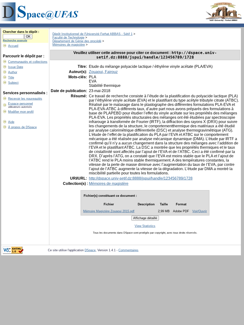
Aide (11, 122)
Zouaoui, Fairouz (103, 72)
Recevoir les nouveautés (25, 98)
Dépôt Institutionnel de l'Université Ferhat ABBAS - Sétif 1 (92, 34)
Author (12, 72)
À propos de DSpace (22, 127)
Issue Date (15, 67)
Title (11, 77)
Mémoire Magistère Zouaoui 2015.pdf (108, 211)
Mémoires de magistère (68, 44)
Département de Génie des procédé (76, 41)
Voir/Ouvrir (199, 211)
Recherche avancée (15, 40)
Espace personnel (20, 103)
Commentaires (128, 250)
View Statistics (145, 226)
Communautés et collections (27, 62)
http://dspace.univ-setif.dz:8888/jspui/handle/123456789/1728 (141, 178)
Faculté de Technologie (68, 37)
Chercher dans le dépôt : (21, 32)
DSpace (90, 250)
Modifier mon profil (21, 111)
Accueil (13, 46)
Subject (13, 82)
